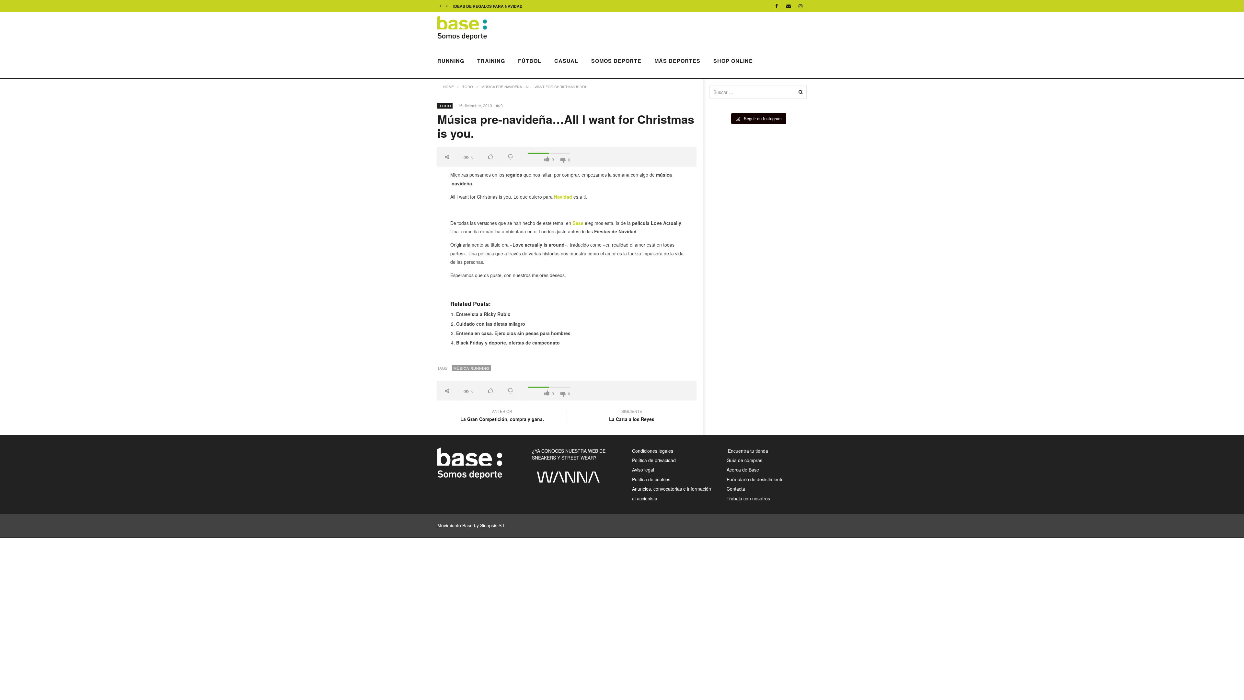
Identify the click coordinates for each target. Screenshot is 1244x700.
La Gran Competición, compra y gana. (502, 416)
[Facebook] (777, 6)
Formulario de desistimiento (755, 479)
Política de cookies (651, 479)
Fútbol (529, 60)
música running (472, 368)
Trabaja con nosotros (748, 498)
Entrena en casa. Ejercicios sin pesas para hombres (513, 333)
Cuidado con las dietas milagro (490, 324)
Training (491, 60)
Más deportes (677, 60)
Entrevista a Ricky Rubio (483, 314)
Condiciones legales (652, 451)
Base (577, 223)
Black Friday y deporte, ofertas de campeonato (508, 342)
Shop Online (733, 60)
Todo (445, 105)
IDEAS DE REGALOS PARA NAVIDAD (488, 6)
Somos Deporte (616, 60)
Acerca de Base (743, 469)
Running (450, 60)
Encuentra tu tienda (747, 451)
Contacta (736, 488)
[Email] (789, 6)
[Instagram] (801, 6)
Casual (566, 60)
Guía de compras (744, 460)
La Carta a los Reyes (631, 416)
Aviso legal (643, 469)
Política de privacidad (654, 460)
